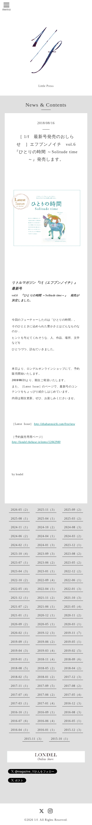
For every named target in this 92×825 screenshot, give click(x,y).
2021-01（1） (20, 615)
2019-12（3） (47, 633)
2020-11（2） (73, 615)
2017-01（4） (47, 703)
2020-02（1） (20, 633)
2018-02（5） (20, 677)
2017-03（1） (20, 703)
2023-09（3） (47, 553)
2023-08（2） (73, 553)
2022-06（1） (73, 580)
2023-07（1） (20, 562)
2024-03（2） (73, 536)
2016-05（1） (73, 721)
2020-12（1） (47, 615)
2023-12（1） (73, 545)
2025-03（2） (73, 518)
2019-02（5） (73, 650)
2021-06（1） (47, 606)
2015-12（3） (73, 730)
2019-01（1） (20, 659)
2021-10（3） (73, 597)
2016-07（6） (20, 721)
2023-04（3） (20, 571)
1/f (36, 819)
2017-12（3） (73, 677)
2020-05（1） (47, 624)
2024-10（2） (47, 527)
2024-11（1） (20, 527)
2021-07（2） (20, 606)
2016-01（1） (47, 730)
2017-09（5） (47, 686)
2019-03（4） (47, 650)
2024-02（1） (20, 545)
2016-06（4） (47, 721)
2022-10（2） (20, 580)
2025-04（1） (47, 518)
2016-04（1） (20, 730)
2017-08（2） (73, 686)
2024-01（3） (47, 545)
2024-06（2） (20, 536)
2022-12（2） (73, 571)
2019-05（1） (73, 641)
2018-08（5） (20, 668)
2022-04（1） (47, 589)
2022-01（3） (73, 589)
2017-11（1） (20, 686)
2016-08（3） (73, 712)
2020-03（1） (73, 624)
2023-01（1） (47, 571)
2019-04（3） (20, 650)
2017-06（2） (47, 694)
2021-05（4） (73, 606)
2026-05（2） (20, 509)
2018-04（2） (73, 668)
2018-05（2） (47, 668)
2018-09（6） (73, 659)
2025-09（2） (73, 509)
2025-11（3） (47, 509)
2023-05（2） (73, 562)
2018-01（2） (47, 677)
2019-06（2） (47, 641)
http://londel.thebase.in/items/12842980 (36, 442)
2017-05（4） (73, 694)
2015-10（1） (60, 738)
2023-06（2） (47, 562)
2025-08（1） (20, 518)
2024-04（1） (47, 536)
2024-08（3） (73, 527)
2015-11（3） (33, 738)
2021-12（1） (20, 597)
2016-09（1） (47, 712)
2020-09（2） (20, 624)
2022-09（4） (47, 580)
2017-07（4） (20, 694)
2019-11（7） (73, 633)
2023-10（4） (20, 553)
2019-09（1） (20, 641)
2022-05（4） (20, 589)
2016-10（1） (20, 712)
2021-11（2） (47, 597)
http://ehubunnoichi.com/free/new (54, 424)
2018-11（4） (47, 659)
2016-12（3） (73, 703)
